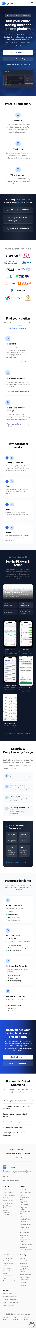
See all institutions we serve (17, 328)
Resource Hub (7, 1258)
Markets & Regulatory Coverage (6, 1212)
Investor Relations (25, 1274)
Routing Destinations (26, 1250)
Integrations (23, 1247)
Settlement (23, 1222)
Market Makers (8, 1200)
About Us (22, 1258)
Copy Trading (24, 1202)
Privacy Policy (5, 1318)
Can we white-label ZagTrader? (14, 1122)
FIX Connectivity (25, 1232)
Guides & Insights (8, 1261)
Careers (27, 1153)
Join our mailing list (12, 1180)
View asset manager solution (17, 391)
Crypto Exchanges (9, 1195)
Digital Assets (24, 1204)
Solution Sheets (8, 1271)
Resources (20, 1149)
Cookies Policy (27, 1318)
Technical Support (9, 1281)
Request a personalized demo (17, 734)
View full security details (15, 862)
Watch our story (19, 59)
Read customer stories (17, 305)
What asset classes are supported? (15, 1127)
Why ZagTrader (25, 1269)
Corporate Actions (25, 1224)
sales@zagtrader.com (10, 1296)
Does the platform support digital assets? (15, 1115)
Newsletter (23, 1282)
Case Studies (7, 1268)
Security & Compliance (13, 1153)
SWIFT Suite (23, 1216)
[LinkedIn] (4, 1176)
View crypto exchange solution (14, 425)
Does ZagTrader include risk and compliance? (14, 1134)
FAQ (4, 1278)
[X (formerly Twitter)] (7, 1176)
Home (12, 1149)
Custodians (6, 1198)
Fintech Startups (8, 1203)
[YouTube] (11, 1176)
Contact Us (23, 1285)
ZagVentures (24, 1266)
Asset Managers (8, 1192)
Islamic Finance (24, 1227)
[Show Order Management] (27, 586)
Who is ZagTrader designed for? (14, 1101)
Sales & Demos (8, 1293)
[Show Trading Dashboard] (25, 586)
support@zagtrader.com (10, 1302)
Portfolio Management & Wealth (24, 1197)
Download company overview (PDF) (19, 64)
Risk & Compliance (25, 1192)
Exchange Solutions (26, 1244)
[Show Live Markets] (29, 586)
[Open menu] (32, 3)
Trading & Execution (26, 1190)
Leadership (23, 1263)
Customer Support (9, 1300)
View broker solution (17, 362)
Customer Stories (25, 1261)
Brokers (5, 1190)
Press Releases (24, 1277)
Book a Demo (16, 53)
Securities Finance (25, 1219)
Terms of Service (15, 1318)
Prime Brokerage (25, 1230)
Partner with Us (24, 1280)
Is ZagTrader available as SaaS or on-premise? (16, 1107)
